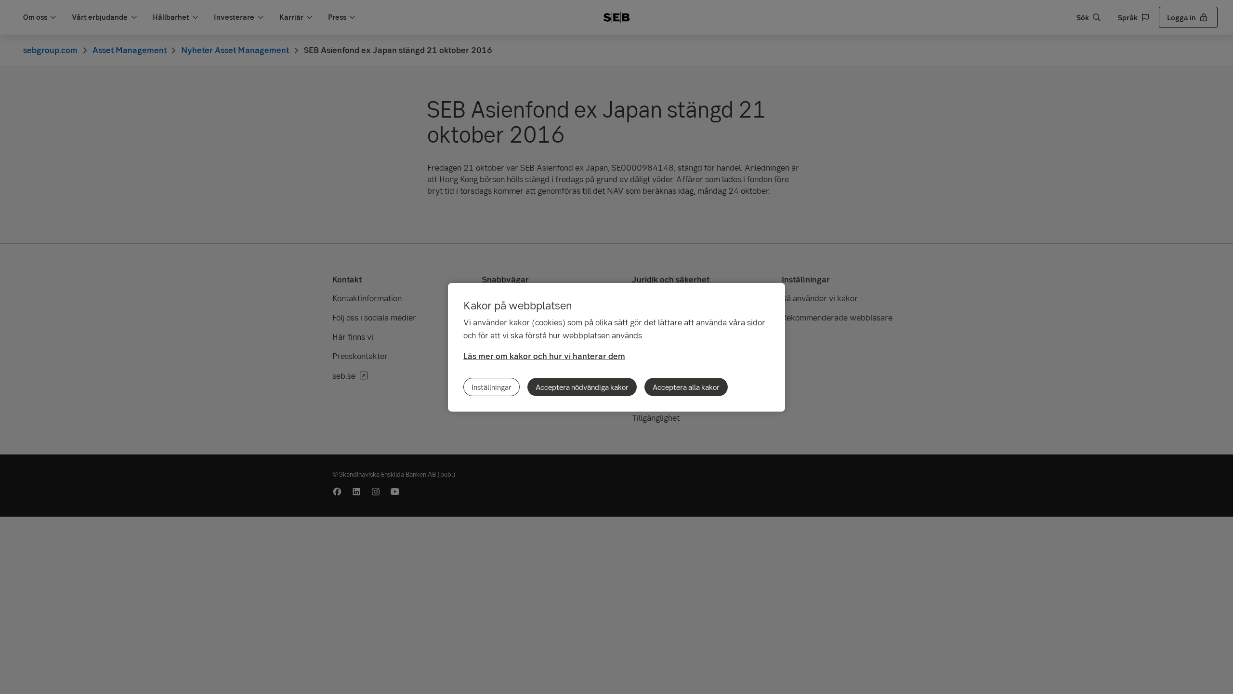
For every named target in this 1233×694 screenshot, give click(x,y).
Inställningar (492, 387)
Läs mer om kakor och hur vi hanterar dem (544, 355)
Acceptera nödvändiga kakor (582, 387)
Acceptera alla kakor (686, 387)
